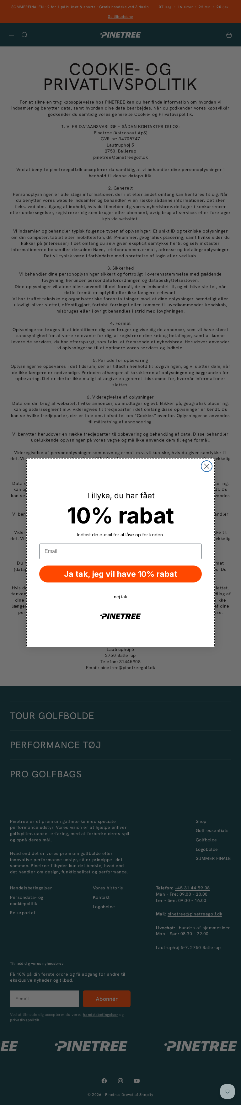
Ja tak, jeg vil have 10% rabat (120, 574)
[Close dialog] (206, 466)
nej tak (120, 596)
